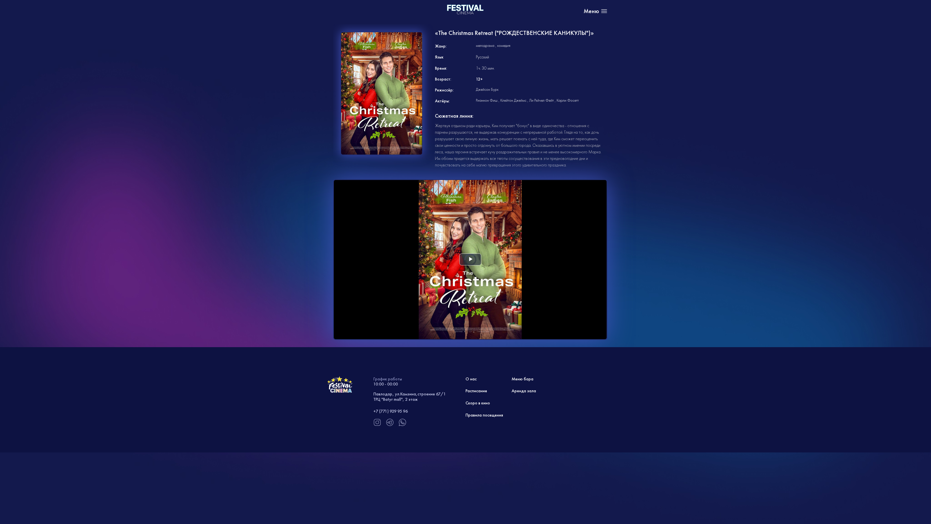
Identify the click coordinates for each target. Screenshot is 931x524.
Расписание (476, 390)
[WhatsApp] (402, 424)
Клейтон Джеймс (513, 100)
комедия (503, 45)
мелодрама (485, 45)
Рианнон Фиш (487, 100)
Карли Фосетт (568, 100)
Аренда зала (524, 390)
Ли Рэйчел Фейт (541, 100)
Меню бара (522, 379)
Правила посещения (484, 415)
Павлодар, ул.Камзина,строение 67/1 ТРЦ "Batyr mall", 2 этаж (409, 396)
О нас (471, 379)
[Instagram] (377, 424)
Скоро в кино (478, 403)
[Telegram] (390, 424)
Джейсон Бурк (487, 89)
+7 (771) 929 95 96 (390, 411)
